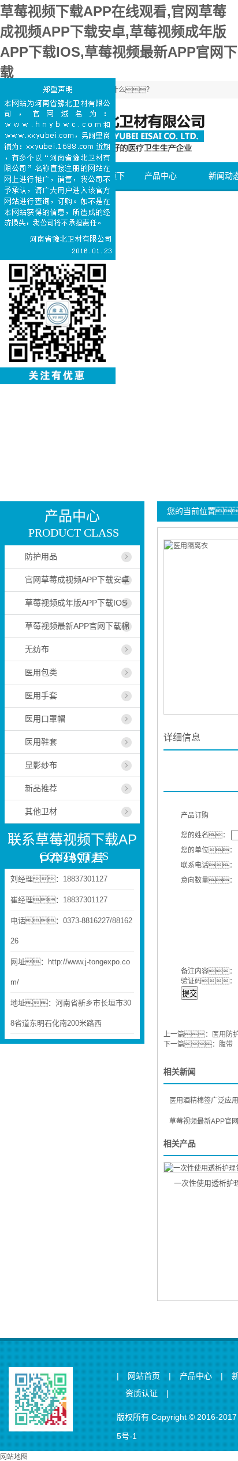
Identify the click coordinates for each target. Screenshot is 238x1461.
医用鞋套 (41, 741)
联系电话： (208, 865)
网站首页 (144, 1376)
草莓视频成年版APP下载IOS (76, 602)
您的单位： (208, 850)
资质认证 (141, 1393)
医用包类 (41, 672)
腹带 (226, 1044)
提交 (189, 993)
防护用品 (41, 556)
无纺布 (37, 649)
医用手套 (41, 695)
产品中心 (160, 175)
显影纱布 (41, 765)
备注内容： (208, 971)
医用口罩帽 (45, 718)
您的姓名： (205, 835)
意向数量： (208, 880)
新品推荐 (41, 788)
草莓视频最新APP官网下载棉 (77, 626)
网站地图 (14, 1457)
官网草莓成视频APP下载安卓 (77, 579)
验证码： (208, 981)
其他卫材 (41, 811)
